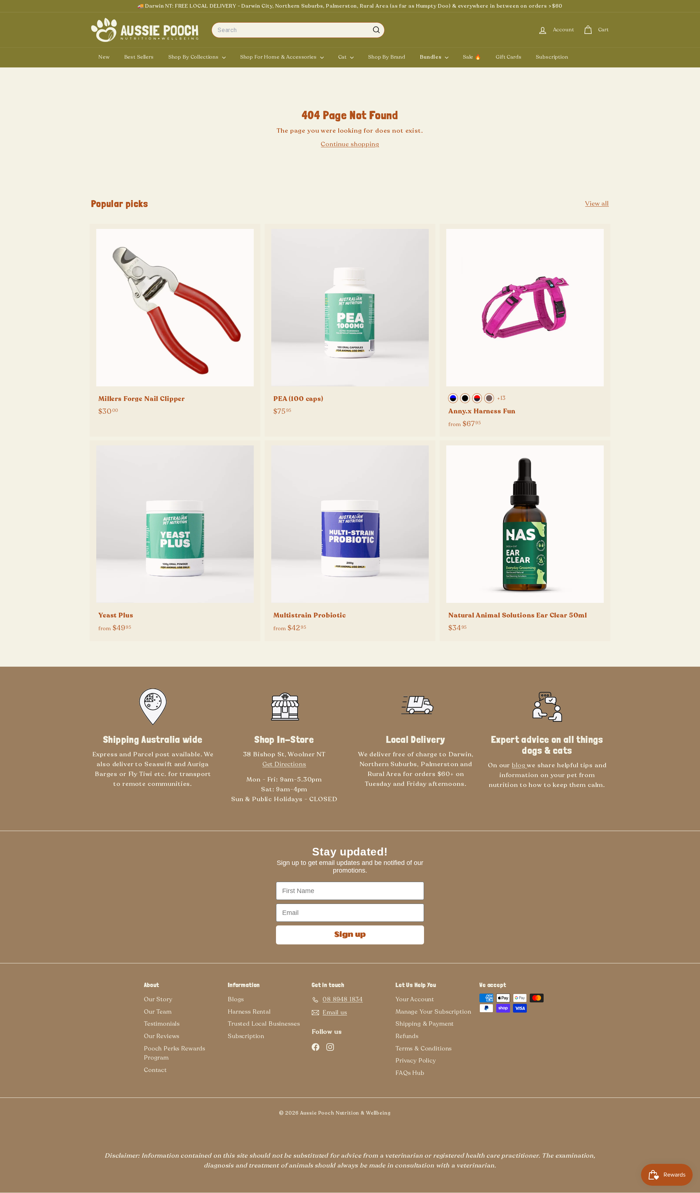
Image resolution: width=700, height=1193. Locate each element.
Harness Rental (249, 1012)
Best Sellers (139, 57)
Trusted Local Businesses (264, 1024)
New (104, 57)
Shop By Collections (194, 57)
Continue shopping (350, 144)
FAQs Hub (410, 1073)
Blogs (236, 999)
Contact (155, 1070)
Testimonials (162, 1024)
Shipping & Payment (425, 1024)
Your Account (415, 999)
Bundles (431, 57)
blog (519, 765)
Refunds (407, 1036)
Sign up (350, 935)
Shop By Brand (386, 57)
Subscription (552, 57)
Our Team (158, 1012)
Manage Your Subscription (433, 1012)
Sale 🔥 (472, 57)
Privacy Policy (416, 1061)
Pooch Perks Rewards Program (174, 1053)
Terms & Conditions (424, 1049)
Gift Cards (509, 57)
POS (402, 1114)
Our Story (158, 999)
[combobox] (298, 30)
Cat (343, 57)
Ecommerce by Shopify (414, 1114)
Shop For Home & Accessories (279, 57)
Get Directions (284, 764)
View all (597, 203)
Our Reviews (161, 1036)
